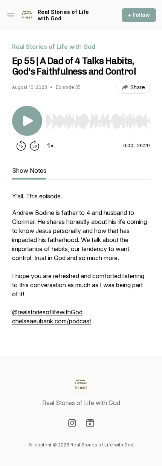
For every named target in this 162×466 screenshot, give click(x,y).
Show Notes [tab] (29, 170)
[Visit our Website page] (90, 423)
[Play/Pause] (27, 121)
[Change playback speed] (50, 145)
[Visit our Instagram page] (72, 423)
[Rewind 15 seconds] (21, 145)
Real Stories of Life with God (63, 15)
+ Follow (139, 15)
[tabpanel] (81, 262)
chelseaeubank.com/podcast (51, 321)
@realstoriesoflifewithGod (47, 312)
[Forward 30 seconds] (34, 145)
